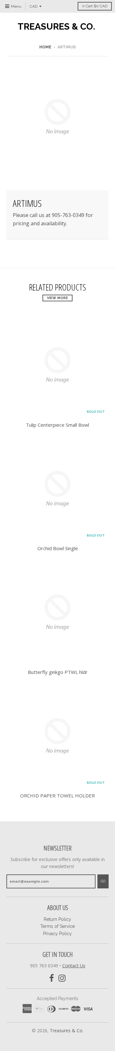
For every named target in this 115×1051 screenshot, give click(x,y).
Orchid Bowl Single (57, 548)
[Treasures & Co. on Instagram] (62, 978)
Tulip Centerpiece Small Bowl (57, 425)
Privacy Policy (57, 933)
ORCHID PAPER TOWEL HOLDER (57, 795)
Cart (94, 6)
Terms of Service (57, 926)
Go (103, 881)
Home (45, 47)
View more (57, 298)
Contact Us (73, 966)
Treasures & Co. (56, 26)
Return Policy (57, 919)
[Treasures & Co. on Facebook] (51, 978)
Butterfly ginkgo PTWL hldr (58, 672)
